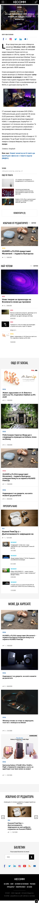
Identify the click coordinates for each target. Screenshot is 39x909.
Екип (12, 884)
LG (21, 171)
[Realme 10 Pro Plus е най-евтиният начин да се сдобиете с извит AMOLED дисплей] (8, 202)
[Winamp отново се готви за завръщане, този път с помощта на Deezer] (19, 702)
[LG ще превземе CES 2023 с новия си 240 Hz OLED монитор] (11, 39)
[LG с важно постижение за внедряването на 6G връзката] (8, 183)
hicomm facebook (4, 866)
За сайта (6, 884)
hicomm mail (34, 866)
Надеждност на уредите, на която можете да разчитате (17, 494)
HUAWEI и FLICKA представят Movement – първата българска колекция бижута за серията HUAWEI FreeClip (17, 255)
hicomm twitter (9, 866)
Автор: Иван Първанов (7, 34)
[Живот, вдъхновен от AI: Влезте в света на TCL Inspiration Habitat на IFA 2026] (5, 337)
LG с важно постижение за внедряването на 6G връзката (24, 180)
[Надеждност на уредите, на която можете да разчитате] (19, 659)
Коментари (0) (19, 213)
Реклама (32, 884)
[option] (20, 314)
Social (19, 7)
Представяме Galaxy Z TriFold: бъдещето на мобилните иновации (23, 559)
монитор (17, 171)
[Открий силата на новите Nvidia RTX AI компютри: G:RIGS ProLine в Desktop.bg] (6, 583)
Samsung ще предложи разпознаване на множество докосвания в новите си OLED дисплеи (24, 192)
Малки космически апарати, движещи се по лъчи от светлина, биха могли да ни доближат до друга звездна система (23, 314)
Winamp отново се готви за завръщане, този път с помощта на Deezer (18, 722)
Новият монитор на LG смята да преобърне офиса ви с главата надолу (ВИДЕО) (18, 155)
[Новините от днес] (36, 2)
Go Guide (29, 887)
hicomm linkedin (14, 866)
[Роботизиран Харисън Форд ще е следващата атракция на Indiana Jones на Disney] (19, 416)
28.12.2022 (19, 24)
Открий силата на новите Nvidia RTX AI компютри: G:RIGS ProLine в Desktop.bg (22, 585)
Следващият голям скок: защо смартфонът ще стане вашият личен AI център (22, 546)
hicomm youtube (24, 866)
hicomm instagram (19, 866)
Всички (34, 223)
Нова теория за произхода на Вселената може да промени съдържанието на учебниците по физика (18, 303)
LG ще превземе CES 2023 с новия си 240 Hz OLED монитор (19, 16)
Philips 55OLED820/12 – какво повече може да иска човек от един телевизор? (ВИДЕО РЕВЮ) (23, 573)
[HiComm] (19, 3)
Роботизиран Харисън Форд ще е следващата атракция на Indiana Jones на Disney (19, 437)
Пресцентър (10, 887)
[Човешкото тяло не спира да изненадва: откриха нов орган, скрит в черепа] (5, 325)
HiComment (13, 542)
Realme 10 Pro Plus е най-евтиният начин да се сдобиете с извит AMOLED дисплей (25, 200)
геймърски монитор (8, 171)
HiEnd (3, 296)
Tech (3, 528)
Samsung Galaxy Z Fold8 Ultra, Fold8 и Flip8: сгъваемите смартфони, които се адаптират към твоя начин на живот (17, 767)
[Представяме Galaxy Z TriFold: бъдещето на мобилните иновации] (6, 557)
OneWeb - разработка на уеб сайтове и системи (19, 896)
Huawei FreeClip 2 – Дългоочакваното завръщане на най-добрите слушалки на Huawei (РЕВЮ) (18, 535)
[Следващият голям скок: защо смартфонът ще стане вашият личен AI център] (6, 544)
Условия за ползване (22, 884)
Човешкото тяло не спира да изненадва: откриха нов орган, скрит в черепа (22, 325)
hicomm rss (29, 866)
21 (6, 39)
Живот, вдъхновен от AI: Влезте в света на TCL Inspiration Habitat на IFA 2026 (23, 337)
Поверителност (21, 887)
